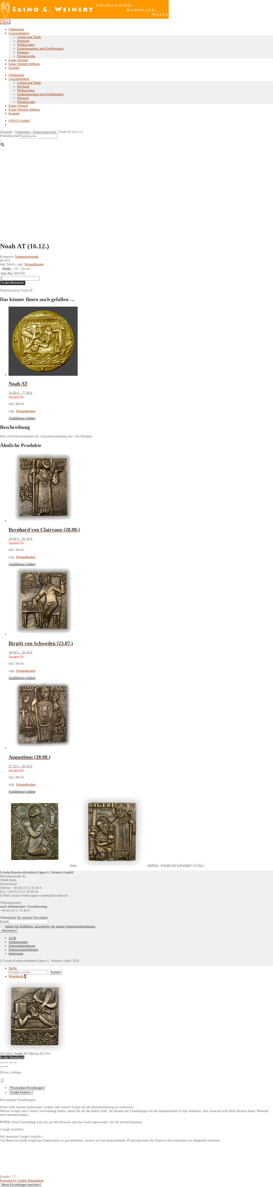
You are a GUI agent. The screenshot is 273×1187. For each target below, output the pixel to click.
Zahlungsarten (18, 942)
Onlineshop (16, 29)
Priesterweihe (26, 56)
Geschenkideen (19, 33)
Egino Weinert (18, 60)
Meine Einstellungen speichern (20, 1184)
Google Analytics (20, 1092)
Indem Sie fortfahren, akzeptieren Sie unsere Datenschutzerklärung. (50, 926)
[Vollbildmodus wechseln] (6, 1062)
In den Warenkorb (12, 282)
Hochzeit (23, 41)
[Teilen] (10, 1062)
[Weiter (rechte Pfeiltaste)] (6, 1066)
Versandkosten (34, 264)
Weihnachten (26, 45)
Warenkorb (17, 976)
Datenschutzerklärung (23, 949)
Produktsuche (9, 136)
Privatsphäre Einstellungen (26, 1087)
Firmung (23, 52)
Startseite (6, 132)
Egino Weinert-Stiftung (24, 64)
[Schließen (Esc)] (14, 1062)
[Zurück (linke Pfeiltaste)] (1, 1066)
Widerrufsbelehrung (22, 946)
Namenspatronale (44, 132)
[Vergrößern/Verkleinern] (1, 1062)
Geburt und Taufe (29, 37)
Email (4, 921)
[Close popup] (1, 1080)
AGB (12, 938)
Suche (13, 968)
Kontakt (14, 68)
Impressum (16, 953)
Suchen (55, 972)
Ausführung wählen (22, 418)
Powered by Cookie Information (22, 1180)
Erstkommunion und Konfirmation (40, 48)
